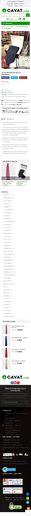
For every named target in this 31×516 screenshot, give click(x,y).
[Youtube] (15, 382)
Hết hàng (11, 26)
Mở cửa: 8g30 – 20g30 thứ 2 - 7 (13, 420)
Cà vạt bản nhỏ (8, 301)
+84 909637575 (9, 423)
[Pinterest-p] (18, 382)
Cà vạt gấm (7, 257)
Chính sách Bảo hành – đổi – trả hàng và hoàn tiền (15, 448)
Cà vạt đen (6, 230)
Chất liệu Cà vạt (8, 248)
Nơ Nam (6, 307)
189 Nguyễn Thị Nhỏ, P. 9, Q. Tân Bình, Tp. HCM (16, 414)
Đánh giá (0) (10, 119)
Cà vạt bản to (7, 218)
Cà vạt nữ (6, 304)
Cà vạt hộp (6, 278)
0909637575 (13, 20)
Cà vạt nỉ (6, 298)
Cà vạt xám (7, 236)
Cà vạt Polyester (8, 254)
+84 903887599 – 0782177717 (13, 425)
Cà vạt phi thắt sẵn (9, 275)
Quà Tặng (6, 295)
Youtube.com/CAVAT (10, 433)
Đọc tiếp (10, 178)
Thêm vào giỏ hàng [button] (24, 178)
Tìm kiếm (28, 15)
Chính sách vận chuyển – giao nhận (13, 445)
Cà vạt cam (7, 239)
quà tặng (23, 96)
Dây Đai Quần (7, 233)
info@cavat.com (9, 428)
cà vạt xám (17, 96)
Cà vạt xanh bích (8, 209)
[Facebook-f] (12, 382)
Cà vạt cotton (7, 201)
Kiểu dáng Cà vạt (8, 272)
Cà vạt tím (6, 204)
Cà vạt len (6, 245)
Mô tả (3, 119)
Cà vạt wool (7, 310)
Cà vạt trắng (7, 224)
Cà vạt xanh (7, 290)
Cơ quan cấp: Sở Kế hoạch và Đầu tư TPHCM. (16, 463)
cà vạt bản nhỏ (11, 94)
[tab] (3, 119)
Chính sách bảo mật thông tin (12, 442)
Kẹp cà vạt (6, 293)
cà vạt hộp (4, 96)
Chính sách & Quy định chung (12, 440)
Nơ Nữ (5, 195)
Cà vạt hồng (7, 212)
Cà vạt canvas (7, 281)
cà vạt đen (26, 94)
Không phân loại (8, 260)
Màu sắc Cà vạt (8, 284)
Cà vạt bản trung (8, 266)
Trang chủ (4, 26)
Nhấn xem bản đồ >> (10, 418)
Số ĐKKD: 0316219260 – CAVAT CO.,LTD (15, 461)
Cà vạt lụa (6, 242)
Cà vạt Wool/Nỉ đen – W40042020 (22, 182)
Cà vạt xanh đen (8, 198)
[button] (27, 33)
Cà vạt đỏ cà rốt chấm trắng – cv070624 (8, 182)
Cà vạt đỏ (6, 215)
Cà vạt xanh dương (9, 221)
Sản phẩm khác (8, 316)
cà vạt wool (10, 96)
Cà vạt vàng (7, 313)
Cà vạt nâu (6, 227)
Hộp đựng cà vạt (8, 269)
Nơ (4, 287)
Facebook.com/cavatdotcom (12, 430)
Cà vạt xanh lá (7, 263)
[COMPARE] (3, 85)
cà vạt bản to (18, 94)
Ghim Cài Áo (7, 251)
